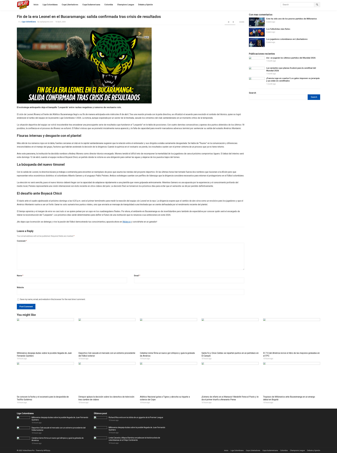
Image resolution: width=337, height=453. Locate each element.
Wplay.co (127, 222)
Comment (22, 241)
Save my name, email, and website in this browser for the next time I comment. (52, 299)
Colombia (284, 450)
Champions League (297, 450)
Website (20, 287)
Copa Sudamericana (270, 450)
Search (252, 93)
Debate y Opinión (313, 450)
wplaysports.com (46, 22)
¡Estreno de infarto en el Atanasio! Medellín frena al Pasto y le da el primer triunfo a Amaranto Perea (230, 398)
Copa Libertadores (253, 450)
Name (20, 276)
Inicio (226, 450)
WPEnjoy (47, 450)
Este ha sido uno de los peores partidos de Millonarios (292, 19)
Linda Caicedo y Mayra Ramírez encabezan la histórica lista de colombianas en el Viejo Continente (134, 439)
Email (137, 276)
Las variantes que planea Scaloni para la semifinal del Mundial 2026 (291, 69)
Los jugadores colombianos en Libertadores (287, 39)
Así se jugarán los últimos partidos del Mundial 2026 (291, 58)
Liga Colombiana (29, 22)
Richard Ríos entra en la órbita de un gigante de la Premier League (136, 417)
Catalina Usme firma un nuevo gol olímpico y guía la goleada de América (58, 439)
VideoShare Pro (28, 450)
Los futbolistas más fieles (278, 29)
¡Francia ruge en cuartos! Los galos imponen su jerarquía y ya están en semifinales (292, 79)
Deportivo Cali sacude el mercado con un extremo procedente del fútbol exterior (59, 429)
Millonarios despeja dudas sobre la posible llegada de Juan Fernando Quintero (60, 418)
